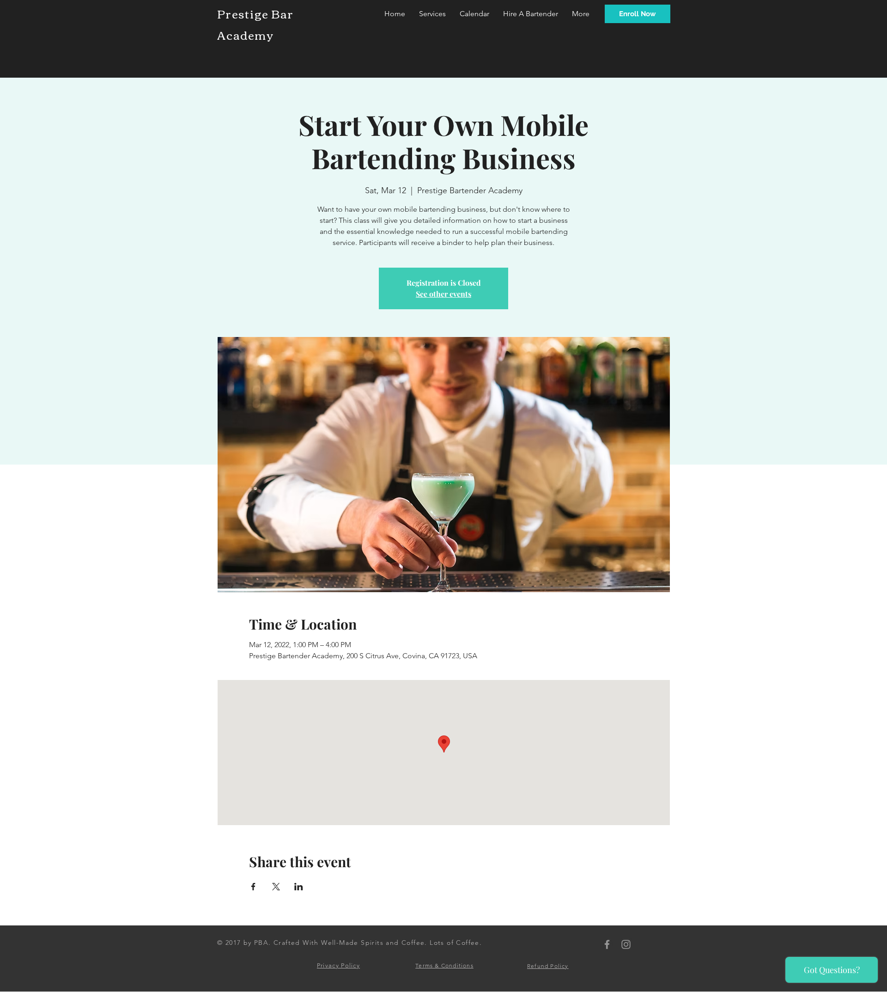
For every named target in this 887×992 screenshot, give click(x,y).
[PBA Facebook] (607, 944)
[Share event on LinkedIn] (298, 886)
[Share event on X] (276, 886)
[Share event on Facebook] (253, 886)
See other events (443, 294)
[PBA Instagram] (626, 944)
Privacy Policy (338, 965)
